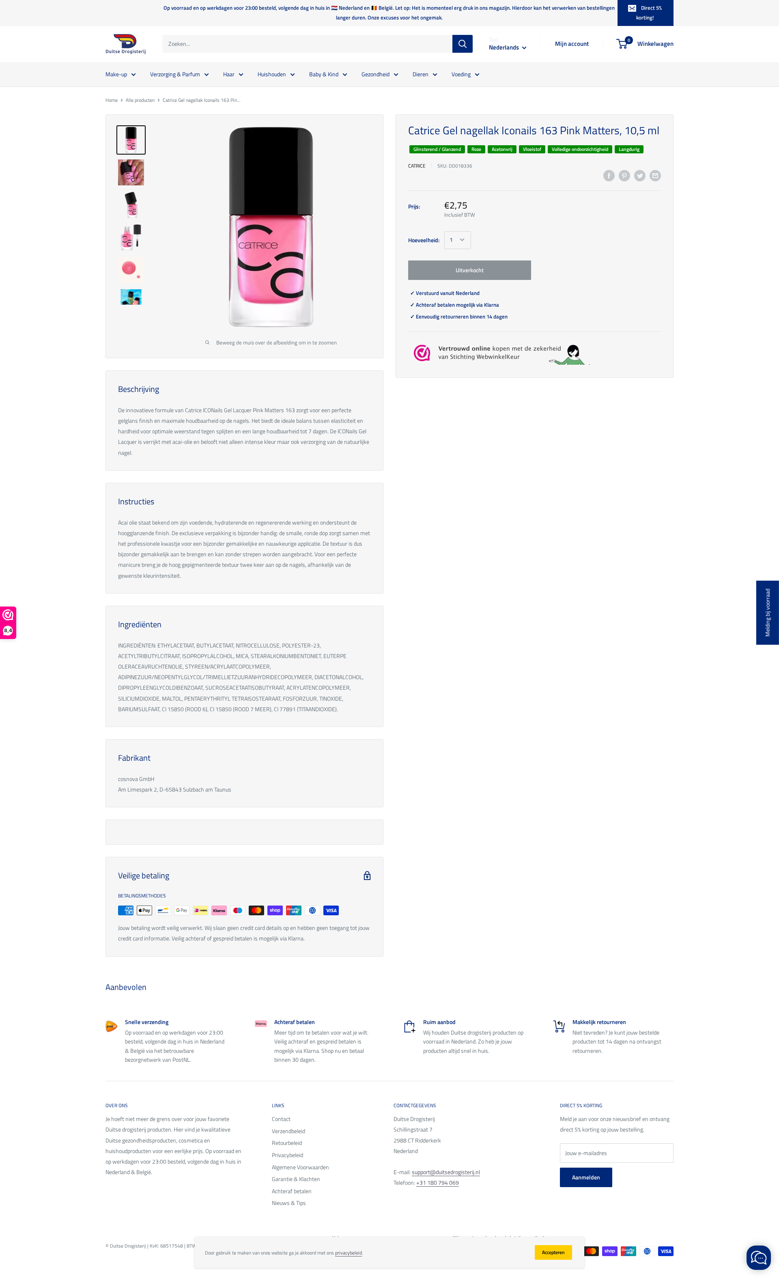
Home (111, 100)
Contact (281, 1118)
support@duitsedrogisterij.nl (446, 1172)
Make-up (116, 73)
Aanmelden (586, 1177)
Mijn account (572, 43)
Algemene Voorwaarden (300, 1167)
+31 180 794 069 (437, 1182)
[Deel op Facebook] (609, 176)
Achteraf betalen (292, 1191)
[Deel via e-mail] (655, 176)
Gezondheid (376, 73)
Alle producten (140, 100)
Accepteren (553, 1252)
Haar (229, 73)
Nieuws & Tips (289, 1202)
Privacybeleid (287, 1155)
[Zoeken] (462, 44)
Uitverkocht (470, 269)
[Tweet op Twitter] (640, 176)
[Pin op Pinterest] (624, 176)
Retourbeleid (287, 1142)
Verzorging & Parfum (175, 73)
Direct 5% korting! (649, 13)
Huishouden (272, 73)
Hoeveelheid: (423, 239)
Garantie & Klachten (296, 1179)
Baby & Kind (323, 73)
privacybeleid (348, 1252)
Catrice (417, 165)
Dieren (420, 73)
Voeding (461, 73)
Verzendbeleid (288, 1131)
